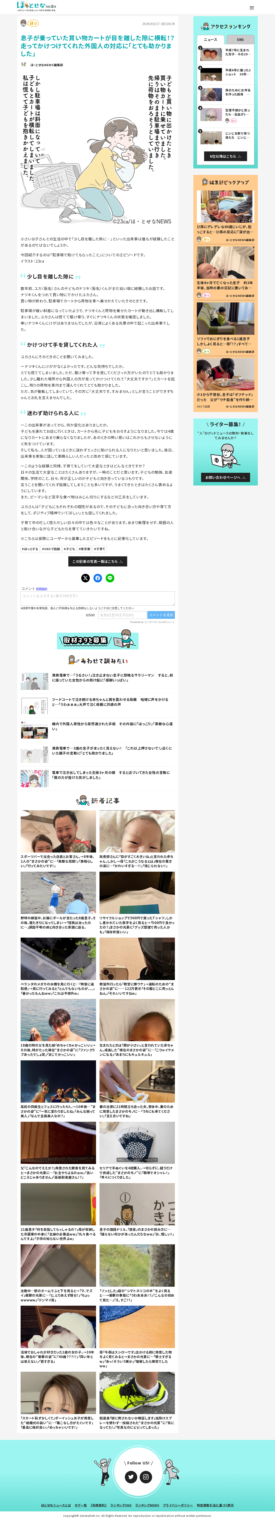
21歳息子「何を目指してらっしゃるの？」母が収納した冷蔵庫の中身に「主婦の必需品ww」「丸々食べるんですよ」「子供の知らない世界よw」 (58, 1234)
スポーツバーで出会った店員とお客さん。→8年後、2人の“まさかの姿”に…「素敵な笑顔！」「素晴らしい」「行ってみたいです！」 (57, 861)
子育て (101, 549)
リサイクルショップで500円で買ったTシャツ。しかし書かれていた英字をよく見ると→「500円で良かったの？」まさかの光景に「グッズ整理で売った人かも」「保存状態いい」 (137, 924)
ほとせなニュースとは (56, 1505)
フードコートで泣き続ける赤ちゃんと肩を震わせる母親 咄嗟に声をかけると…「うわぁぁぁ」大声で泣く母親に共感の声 (110, 702)
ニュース (210, 39)
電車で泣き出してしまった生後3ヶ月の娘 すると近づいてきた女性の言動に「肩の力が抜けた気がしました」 (111, 775)
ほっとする (31, 549)
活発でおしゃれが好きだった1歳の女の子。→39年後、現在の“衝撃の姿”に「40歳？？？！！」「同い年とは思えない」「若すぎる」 (57, 1357)
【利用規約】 (99, 1505)
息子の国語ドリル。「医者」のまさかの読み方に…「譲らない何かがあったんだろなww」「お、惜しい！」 (136, 1231)
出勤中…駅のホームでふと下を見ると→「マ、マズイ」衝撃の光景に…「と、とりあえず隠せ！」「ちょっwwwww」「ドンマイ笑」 (56, 1295)
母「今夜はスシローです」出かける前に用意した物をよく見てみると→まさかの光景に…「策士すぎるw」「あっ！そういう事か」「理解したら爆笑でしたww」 (135, 1359)
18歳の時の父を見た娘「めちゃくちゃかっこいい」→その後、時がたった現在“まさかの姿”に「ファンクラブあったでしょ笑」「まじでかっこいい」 (58, 1050)
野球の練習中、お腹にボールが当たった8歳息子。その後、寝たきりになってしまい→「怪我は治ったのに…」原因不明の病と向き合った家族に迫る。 (58, 922)
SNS (240, 39)
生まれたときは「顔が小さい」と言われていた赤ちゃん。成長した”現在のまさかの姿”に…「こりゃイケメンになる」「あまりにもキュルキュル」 (136, 1050)
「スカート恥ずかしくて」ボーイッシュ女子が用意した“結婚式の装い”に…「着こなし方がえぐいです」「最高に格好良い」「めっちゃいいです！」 (57, 1423)
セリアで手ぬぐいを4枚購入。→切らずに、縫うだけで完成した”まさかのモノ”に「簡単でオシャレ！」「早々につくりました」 (135, 1172)
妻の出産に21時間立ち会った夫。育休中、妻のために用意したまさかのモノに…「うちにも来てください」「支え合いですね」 (136, 1111)
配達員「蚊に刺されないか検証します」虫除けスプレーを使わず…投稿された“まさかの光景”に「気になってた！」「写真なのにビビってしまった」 (136, 1423)
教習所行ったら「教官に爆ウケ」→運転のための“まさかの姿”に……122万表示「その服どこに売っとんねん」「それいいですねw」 (136, 989)
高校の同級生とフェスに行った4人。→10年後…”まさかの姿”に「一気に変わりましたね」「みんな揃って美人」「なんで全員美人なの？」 (58, 1111)
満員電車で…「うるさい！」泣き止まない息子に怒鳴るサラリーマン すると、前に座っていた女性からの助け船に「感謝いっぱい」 (112, 677)
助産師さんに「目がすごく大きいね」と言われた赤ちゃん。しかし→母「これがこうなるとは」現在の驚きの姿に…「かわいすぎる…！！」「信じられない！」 (136, 861)
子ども (70, 549)
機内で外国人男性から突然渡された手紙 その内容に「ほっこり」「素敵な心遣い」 (112, 726)
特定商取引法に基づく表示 (215, 1505)
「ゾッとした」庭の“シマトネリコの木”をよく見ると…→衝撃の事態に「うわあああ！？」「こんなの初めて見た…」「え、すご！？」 (136, 1295)
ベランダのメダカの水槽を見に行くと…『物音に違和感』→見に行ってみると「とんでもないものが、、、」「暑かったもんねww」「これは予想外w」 (58, 989)
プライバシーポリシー (178, 1505)
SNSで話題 (52, 549)
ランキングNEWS (147, 1505)
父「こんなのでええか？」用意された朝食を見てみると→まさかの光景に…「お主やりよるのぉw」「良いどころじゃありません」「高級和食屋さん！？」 (58, 1172)
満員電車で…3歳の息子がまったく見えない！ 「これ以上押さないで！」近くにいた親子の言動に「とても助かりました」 (112, 750)
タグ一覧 (81, 1505)
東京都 (85, 549)
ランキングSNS (121, 1505)
